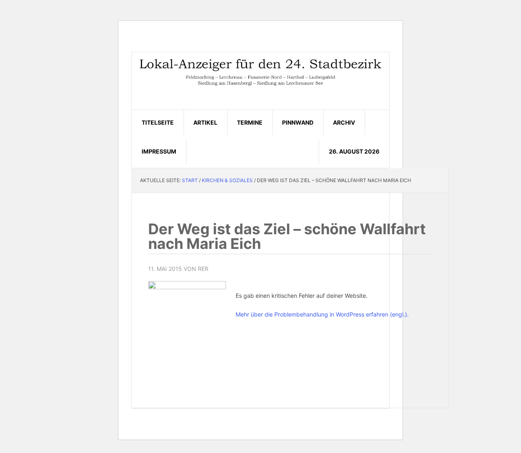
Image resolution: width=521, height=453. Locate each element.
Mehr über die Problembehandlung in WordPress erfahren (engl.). (322, 314)
